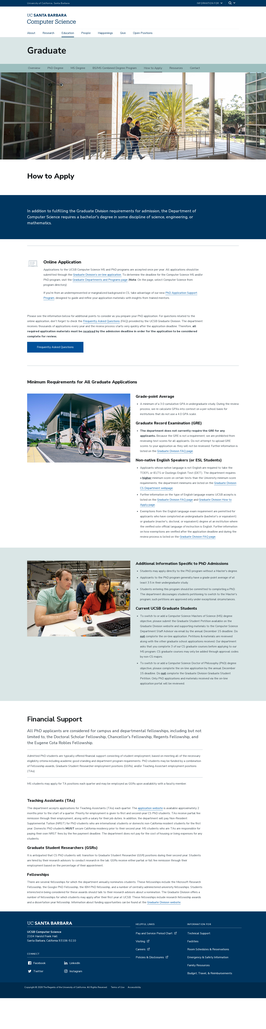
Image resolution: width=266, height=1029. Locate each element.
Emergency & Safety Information (207, 957)
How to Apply (153, 68)
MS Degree (78, 68)
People (86, 33)
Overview (34, 68)
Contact (195, 68)
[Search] (232, 3)
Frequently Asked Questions (101, 321)
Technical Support (198, 933)
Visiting (140, 941)
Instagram (75, 971)
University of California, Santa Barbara (48, 3)
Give (123, 33)
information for (208, 3)
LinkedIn (74, 963)
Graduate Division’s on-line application (97, 275)
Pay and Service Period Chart (154, 933)
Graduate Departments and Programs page (100, 280)
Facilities (193, 941)
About (31, 33)
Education (68, 33)
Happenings (105, 33)
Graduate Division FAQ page (175, 451)
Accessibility (134, 987)
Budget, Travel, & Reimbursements (209, 973)
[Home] (53, 24)
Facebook (39, 963)
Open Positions (143, 33)
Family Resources (198, 965)
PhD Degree (55, 68)
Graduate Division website (164, 902)
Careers (140, 949)
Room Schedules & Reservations (208, 949)
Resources (176, 68)
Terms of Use (117, 987)
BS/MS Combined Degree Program (114, 68)
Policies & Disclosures (150, 957)
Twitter (38, 971)
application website (150, 808)
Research (48, 33)
